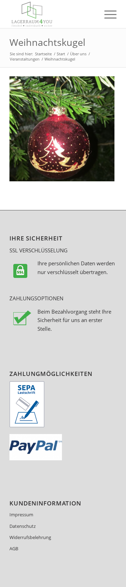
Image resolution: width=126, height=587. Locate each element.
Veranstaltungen (25, 59)
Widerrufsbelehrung (30, 537)
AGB (13, 548)
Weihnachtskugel (47, 42)
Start (61, 53)
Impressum (21, 514)
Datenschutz (22, 526)
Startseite (43, 53)
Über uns (78, 53)
